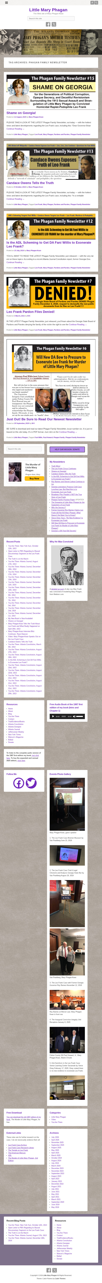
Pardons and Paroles (62, 134)
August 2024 (56, 1161)
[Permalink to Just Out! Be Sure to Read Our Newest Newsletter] (51, 377)
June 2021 (55, 1192)
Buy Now (34, 478)
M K (28, 316)
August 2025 (56, 1148)
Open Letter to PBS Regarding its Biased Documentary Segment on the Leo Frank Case (24, 553)
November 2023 (57, 1171)
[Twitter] (31, 783)
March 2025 (55, 1155)
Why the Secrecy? (58, 508)
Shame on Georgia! (21, 113)
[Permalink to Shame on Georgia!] (51, 92)
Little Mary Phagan (48, 9)
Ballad (10, 740)
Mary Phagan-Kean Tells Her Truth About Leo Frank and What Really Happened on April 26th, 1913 (24, 626)
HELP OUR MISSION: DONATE (67, 449)
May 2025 (55, 1150)
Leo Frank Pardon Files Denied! (31, 312)
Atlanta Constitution (15, 724)
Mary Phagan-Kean (36, 117)
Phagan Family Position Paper (63, 500)
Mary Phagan (48, 134)
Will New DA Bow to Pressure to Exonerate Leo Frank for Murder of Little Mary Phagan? (67, 525)
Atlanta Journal (14, 729)
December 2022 (57, 1184)
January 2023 (56, 1181)
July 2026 (55, 1137)
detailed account (57, 589)
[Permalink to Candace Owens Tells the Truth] (51, 162)
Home (10, 709)
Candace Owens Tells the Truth (30, 183)
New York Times (14, 735)
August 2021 (56, 1186)
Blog (10, 714)
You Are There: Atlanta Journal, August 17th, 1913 (27, 1235)
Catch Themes (60, 1279)
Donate (11, 742)
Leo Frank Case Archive (17, 1145)
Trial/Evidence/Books (16, 722)
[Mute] (74, 716)
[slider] (80, 716)
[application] (67, 716)
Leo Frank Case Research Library (21, 1148)
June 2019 (55, 1205)
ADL (10, 1155)
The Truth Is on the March (18, 559)
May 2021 (55, 1194)
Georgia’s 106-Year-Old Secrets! (63, 531)
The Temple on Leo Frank (18, 1150)
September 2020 (57, 1202)
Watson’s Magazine (15, 737)
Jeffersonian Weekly (16, 732)
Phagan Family (59, 437)
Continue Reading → (15, 129)
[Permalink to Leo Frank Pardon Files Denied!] (51, 292)
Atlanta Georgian (14, 727)
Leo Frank (38, 134)
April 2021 (55, 1197)
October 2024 (56, 1158)
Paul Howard (48, 437)
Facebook (48, 24)
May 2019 (55, 1207)
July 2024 (55, 1163)
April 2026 (55, 1140)
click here (21, 761)
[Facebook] (18, 783)
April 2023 (55, 1179)
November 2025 (57, 1142)
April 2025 (55, 1153)
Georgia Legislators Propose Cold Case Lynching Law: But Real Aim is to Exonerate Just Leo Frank (66, 489)
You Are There (13, 716)
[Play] (53, 716)
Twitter (54, 24)
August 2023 (56, 1176)
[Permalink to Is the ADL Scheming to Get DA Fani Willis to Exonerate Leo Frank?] (51, 226)
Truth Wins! (55, 466)
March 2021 (55, 1199)
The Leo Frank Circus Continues (63, 469)
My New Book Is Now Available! (20, 618)
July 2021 (55, 1189)
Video (53, 1120)
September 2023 (57, 1173)
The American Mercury (17, 1153)
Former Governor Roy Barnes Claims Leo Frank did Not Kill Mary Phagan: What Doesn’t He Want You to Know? (67, 512)
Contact (11, 719)
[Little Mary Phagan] (51, 42)
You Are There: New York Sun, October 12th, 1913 (27, 1225)
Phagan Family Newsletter (80, 134)
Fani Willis (38, 437)
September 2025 (57, 1145)
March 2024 (55, 1166)
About (10, 711)
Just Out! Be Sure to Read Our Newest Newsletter (44, 419)
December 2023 (57, 1168)
